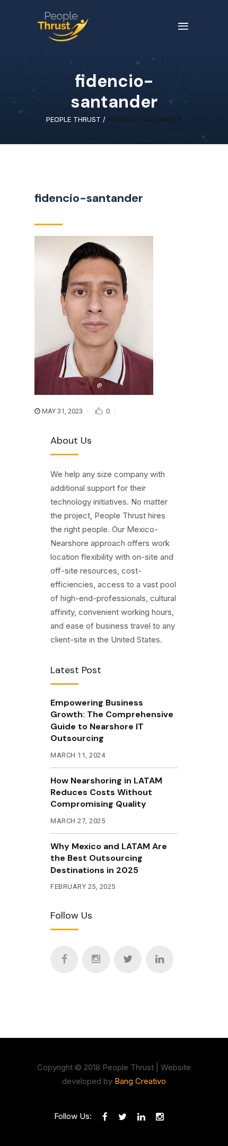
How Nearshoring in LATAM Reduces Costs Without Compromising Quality (106, 792)
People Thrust (73, 119)
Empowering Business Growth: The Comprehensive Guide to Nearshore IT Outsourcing (111, 720)
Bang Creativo (140, 1081)
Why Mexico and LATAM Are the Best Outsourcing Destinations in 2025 (108, 858)
